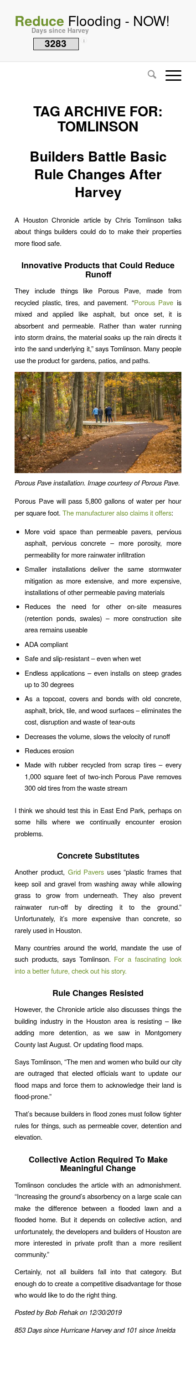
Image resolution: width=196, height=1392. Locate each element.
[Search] (147, 75)
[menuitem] (147, 75)
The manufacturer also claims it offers (116, 512)
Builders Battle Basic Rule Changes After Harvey (98, 173)
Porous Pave (154, 302)
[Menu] (168, 75)
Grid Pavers (87, 871)
